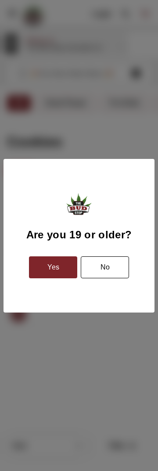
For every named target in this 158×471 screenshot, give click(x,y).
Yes (53, 267)
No (105, 267)
